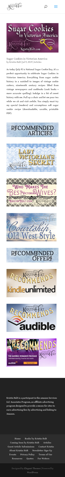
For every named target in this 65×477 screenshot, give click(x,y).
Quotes (30, 458)
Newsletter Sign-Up (42, 450)
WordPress (32, 472)
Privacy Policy (27, 454)
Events (12, 454)
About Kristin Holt (18, 450)
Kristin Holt (15, 62)
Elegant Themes (32, 468)
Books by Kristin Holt (36, 438)
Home (18, 438)
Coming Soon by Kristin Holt (24, 442)
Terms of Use (45, 454)
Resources (17, 458)
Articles (38, 62)
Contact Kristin (46, 446)
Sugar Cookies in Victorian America (26, 58)
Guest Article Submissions (21, 446)
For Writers (43, 458)
